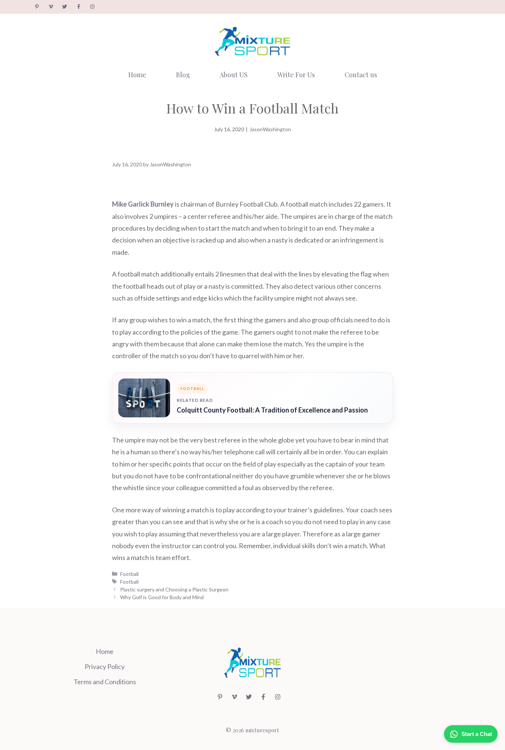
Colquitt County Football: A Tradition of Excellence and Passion (272, 410)
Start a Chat (476, 734)
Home (137, 74)
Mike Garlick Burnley (143, 204)
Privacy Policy (105, 666)
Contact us (361, 74)
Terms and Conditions (105, 682)
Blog (183, 74)
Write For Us (296, 74)
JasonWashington (270, 129)
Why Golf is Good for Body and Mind (162, 597)
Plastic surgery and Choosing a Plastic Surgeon (174, 589)
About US (234, 74)
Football (129, 574)
